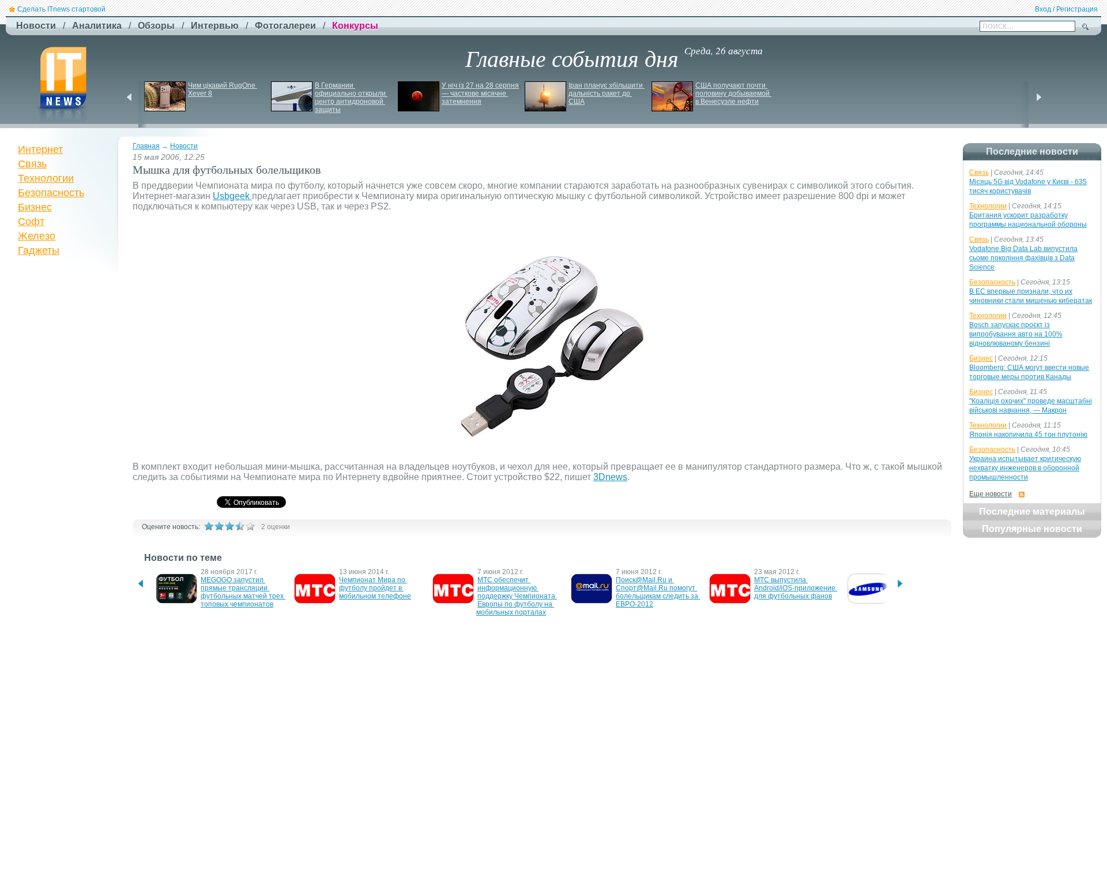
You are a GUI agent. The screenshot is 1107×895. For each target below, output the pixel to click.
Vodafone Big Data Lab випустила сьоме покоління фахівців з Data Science (1023, 258)
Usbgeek (232, 196)
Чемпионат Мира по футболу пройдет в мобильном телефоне (375, 588)
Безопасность (51, 193)
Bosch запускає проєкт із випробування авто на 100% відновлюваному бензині (1016, 334)
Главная (146, 146)
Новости (184, 146)
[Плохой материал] (219, 526)
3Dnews (610, 477)
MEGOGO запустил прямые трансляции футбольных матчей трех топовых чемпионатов (243, 592)
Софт (31, 221)
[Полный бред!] (209, 526)
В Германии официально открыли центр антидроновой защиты (351, 97)
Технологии (46, 178)
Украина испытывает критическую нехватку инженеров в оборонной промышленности (1025, 468)
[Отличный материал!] (250, 526)
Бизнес (35, 207)
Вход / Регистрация (1066, 9)
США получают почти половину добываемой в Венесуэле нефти (733, 93)
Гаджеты (38, 250)
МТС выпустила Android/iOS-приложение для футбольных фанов (795, 588)
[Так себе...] (229, 526)
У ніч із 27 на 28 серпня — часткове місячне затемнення (481, 93)
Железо (36, 236)
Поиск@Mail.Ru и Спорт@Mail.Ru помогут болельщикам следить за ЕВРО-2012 (658, 592)
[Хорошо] (240, 526)
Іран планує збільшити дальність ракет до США (606, 93)
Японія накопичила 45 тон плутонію (1028, 434)
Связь (32, 164)
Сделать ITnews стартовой (61, 9)
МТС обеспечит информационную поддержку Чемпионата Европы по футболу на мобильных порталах (516, 596)
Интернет (40, 149)
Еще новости (990, 494)
